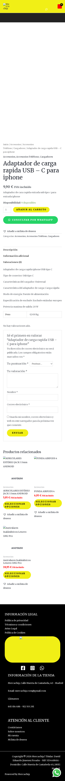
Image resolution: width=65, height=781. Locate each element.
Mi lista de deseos (17, 739)
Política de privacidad (16, 620)
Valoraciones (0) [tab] (12, 262)
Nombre (12, 392)
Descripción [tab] (10, 249)
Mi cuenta (13, 735)
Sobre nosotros (16, 731)
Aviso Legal (11, 628)
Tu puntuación (18, 363)
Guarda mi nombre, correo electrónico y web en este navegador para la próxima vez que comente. (30, 421)
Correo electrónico (18, 404)
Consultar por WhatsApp (32, 220)
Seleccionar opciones (15, 505)
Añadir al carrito (31, 209)
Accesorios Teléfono (27, 156)
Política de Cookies (15, 632)
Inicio (6, 144)
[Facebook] (23, 668)
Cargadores (19, 148)
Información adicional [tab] (16, 256)
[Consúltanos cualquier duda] (57, 773)
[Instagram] (32, 668)
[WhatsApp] (42, 668)
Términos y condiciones (18, 624)
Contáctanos (15, 727)
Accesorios (15, 144)
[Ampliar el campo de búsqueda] (46, 9)
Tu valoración (17, 371)
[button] (19, 231)
